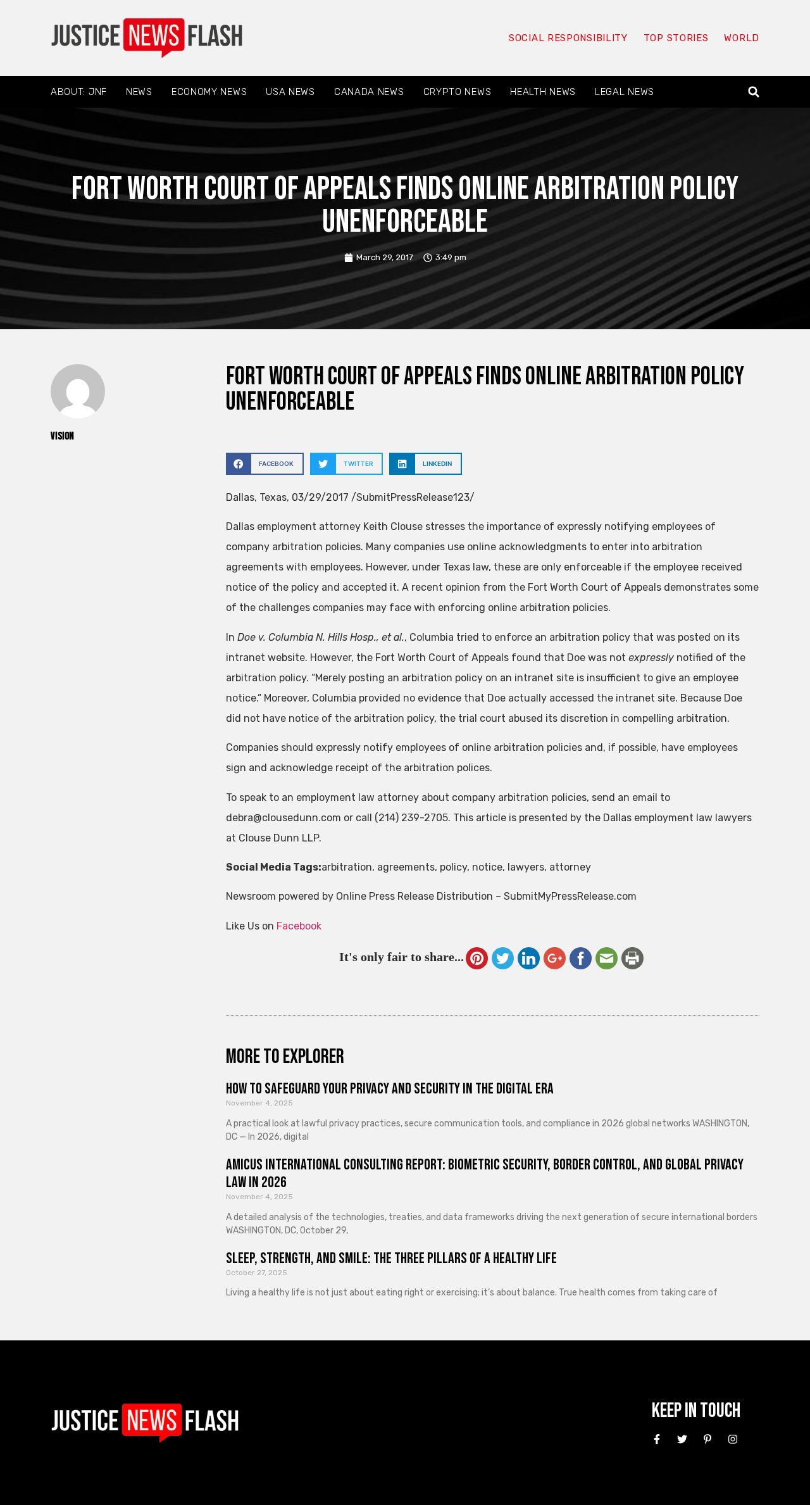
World (741, 38)
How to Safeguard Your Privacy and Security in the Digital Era (390, 1089)
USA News (290, 92)
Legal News (624, 92)
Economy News (209, 92)
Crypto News (457, 92)
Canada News (369, 92)
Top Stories (676, 38)
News (139, 92)
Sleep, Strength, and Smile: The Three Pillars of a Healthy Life (391, 1258)
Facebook (299, 926)
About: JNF (79, 92)
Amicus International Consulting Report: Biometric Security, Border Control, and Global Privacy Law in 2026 (485, 1174)
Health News (543, 92)
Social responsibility (568, 38)
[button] (754, 92)
